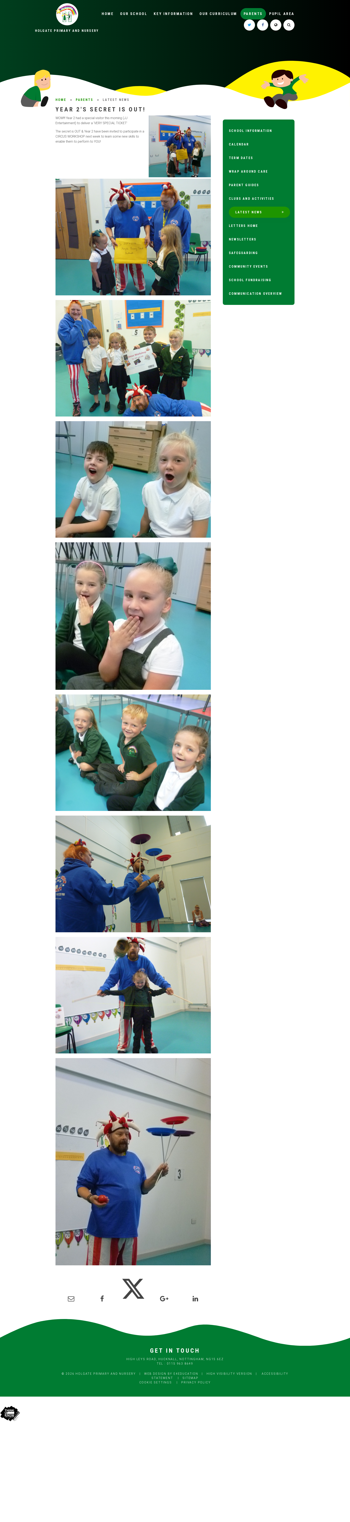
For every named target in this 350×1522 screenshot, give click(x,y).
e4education (186, 1373)
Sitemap (190, 1378)
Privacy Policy (196, 1382)
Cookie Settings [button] (155, 1382)
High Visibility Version (229, 1373)
